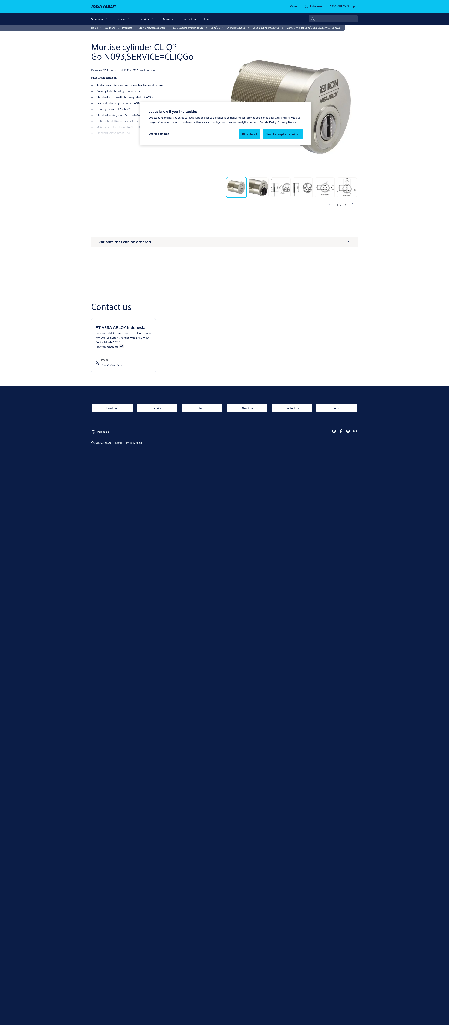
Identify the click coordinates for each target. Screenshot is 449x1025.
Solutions (97, 19)
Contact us (189, 19)
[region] (225, 123)
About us (168, 19)
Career (208, 19)
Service (121, 19)
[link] (294, 6)
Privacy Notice (287, 122)
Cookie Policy (268, 122)
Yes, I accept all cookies (283, 134)
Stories (144, 19)
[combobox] (333, 18)
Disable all (249, 134)
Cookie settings (159, 133)
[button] (106, 19)
